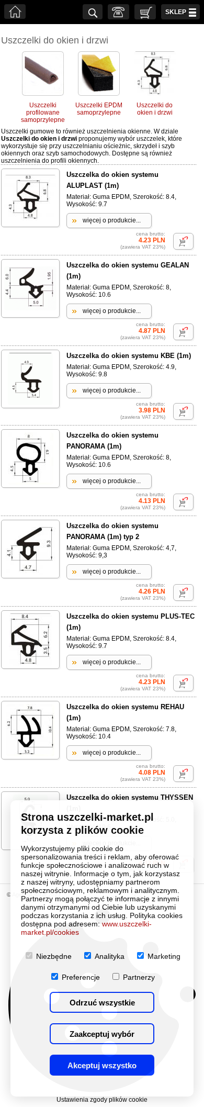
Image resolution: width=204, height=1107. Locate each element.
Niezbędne (54, 956)
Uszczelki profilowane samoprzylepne (43, 113)
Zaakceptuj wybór (102, 1034)
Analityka (109, 956)
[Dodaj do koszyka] (183, 241)
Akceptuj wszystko (102, 1065)
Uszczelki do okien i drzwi (155, 109)
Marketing (164, 956)
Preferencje (81, 977)
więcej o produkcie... (112, 220)
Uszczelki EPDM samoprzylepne (98, 109)
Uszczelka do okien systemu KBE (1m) (128, 356)
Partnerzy (139, 977)
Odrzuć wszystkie (102, 1002)
